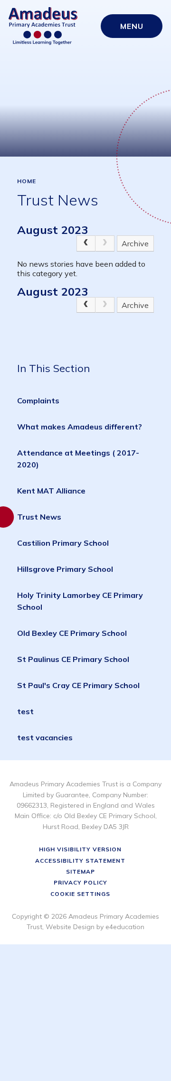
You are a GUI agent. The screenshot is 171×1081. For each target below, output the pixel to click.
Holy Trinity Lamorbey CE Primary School (80, 601)
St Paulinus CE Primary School (73, 659)
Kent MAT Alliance (51, 490)
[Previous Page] (85, 243)
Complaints (38, 400)
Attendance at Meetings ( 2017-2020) (78, 458)
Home (26, 181)
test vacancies (45, 737)
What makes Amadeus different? (79, 426)
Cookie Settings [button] (80, 893)
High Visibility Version (80, 849)
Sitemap (80, 871)
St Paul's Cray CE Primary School (78, 685)
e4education (124, 927)
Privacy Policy (80, 882)
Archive (135, 243)
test (25, 711)
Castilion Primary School (63, 543)
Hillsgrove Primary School (65, 569)
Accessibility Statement (80, 860)
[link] (104, 243)
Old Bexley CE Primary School (72, 633)
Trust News (39, 517)
